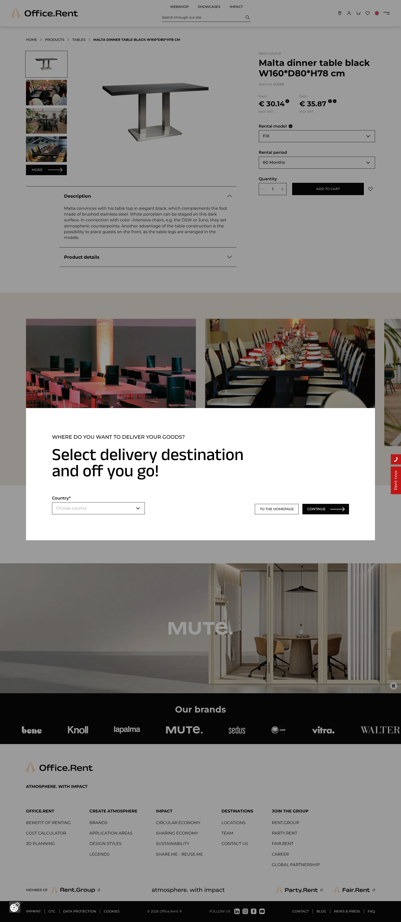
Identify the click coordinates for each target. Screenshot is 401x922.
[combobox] (98, 508)
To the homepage (277, 509)
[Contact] (396, 459)
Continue (316, 509)
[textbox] (98, 508)
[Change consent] (14, 907)
